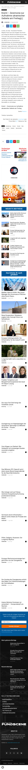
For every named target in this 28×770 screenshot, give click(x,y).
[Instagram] (17, 753)
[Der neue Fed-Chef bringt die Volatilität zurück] (5, 255)
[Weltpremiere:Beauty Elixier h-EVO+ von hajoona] (5, 645)
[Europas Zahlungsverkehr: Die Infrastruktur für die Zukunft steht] (5, 232)
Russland (12, 128)
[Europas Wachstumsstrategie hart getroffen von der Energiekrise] (14, 550)
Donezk (18, 126)
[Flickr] (14, 753)
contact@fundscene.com (13, 742)
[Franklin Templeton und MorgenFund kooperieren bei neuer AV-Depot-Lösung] (5, 247)
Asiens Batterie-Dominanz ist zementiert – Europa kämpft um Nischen (12, 604)
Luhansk (7, 128)
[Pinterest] (14, 26)
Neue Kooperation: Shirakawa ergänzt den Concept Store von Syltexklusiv (18, 224)
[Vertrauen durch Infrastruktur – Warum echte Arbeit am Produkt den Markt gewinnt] (14, 507)
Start (2, 6)
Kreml (3, 128)
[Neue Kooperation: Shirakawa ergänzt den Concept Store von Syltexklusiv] (5, 224)
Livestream (21, 119)
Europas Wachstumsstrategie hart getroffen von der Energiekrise (13, 559)
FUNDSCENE (7, 22)
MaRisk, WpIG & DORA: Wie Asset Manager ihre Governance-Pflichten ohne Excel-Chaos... (13, 294)
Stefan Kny (3, 321)
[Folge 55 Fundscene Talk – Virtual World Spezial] (5, 660)
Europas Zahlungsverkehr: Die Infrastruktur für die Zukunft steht (17, 232)
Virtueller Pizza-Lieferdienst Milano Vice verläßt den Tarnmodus (17, 652)
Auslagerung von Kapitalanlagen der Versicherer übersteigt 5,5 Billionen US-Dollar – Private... (13, 425)
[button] (2, 767)
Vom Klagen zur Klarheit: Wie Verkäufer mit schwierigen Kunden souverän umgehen (13, 448)
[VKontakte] (21, 753)
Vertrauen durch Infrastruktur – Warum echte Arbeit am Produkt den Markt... (14, 516)
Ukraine (3, 130)
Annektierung (8, 126)
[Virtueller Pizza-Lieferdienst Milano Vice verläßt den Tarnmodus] (5, 652)
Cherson (14, 126)
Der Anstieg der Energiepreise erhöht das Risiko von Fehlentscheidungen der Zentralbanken (13, 581)
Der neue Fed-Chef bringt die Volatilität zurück (11, 403)
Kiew (22, 126)
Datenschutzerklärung (6, 632)
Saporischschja (19, 128)
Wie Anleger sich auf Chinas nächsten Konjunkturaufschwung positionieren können (12, 494)
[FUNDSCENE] (2, 22)
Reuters (24, 111)
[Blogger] (6, 753)
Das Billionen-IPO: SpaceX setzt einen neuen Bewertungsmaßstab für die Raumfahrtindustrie (12, 471)
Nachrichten (7, 6)
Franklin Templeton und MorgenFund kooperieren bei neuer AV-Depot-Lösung (17, 247)
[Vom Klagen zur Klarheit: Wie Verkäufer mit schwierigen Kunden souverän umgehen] (14, 438)
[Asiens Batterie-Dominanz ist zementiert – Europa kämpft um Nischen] (14, 594)
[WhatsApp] (18, 26)
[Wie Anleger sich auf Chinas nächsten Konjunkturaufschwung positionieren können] (14, 484)
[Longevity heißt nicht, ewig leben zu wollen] (5, 240)
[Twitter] (11, 26)
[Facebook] (7, 26)
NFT (17, 121)
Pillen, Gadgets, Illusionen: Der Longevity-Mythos (11, 538)
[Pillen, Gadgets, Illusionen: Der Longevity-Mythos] (14, 529)
